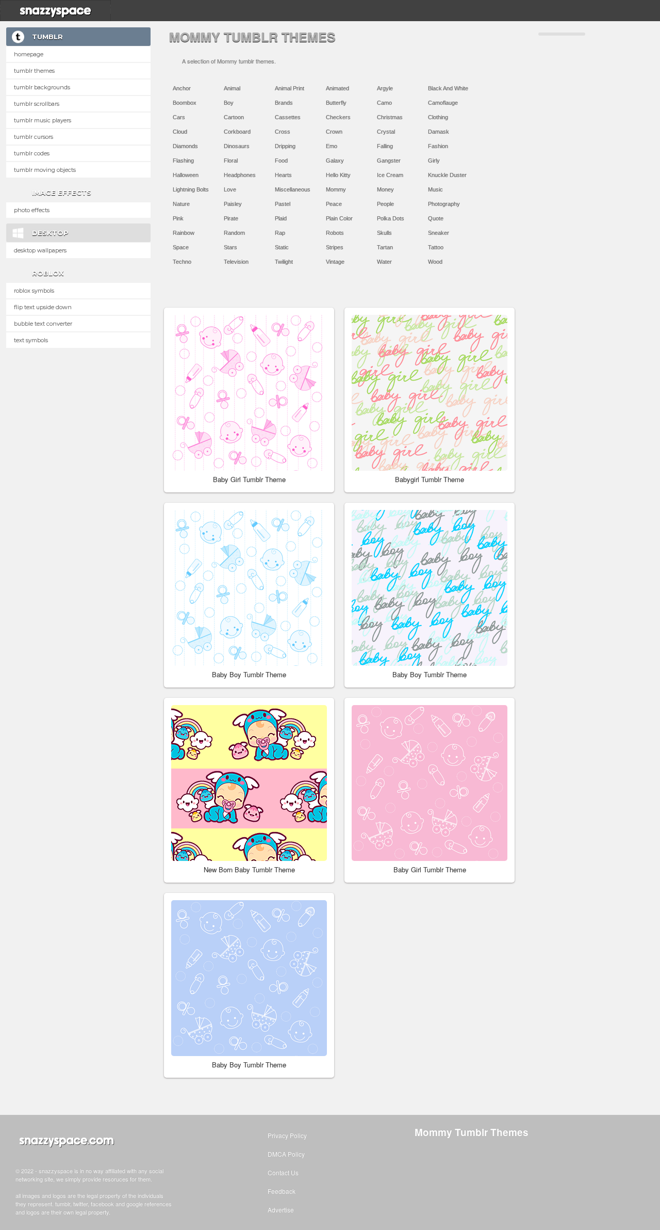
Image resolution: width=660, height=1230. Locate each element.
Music (435, 189)
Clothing (438, 117)
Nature (181, 204)
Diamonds (185, 146)
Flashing (183, 160)
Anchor (182, 88)
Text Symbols (31, 340)
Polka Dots (390, 218)
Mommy (336, 189)
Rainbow (183, 233)
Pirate (231, 218)
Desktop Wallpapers (40, 250)
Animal (232, 88)
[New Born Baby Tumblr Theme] (249, 783)
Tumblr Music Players (42, 120)
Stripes (334, 247)
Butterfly (336, 103)
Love (230, 189)
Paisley (233, 204)
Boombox (184, 103)
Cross (282, 132)
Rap (280, 233)
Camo (384, 103)
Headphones (240, 175)
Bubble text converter (43, 323)
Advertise (281, 1209)
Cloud (180, 132)
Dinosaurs (237, 146)
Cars (179, 117)
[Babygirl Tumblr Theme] (429, 393)
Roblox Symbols (34, 290)
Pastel (282, 204)
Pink (178, 218)
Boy (229, 103)
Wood (435, 262)
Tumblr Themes (34, 70)
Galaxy (335, 160)
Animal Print (289, 88)
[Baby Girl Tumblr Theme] (249, 393)
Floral (231, 160)
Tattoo (435, 247)
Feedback (281, 1191)
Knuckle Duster (447, 175)
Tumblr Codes (32, 153)
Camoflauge (443, 103)
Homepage (28, 54)
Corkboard (237, 132)
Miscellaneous (292, 189)
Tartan (385, 247)
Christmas (390, 117)
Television (236, 262)
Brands (284, 103)
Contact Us (283, 1172)
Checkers (338, 117)
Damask (438, 132)
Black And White (448, 88)
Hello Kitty (338, 175)
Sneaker (438, 233)
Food (281, 160)
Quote (435, 218)
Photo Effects (32, 210)
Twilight (284, 262)
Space (181, 247)
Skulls (384, 233)
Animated (337, 88)
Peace (334, 204)
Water (384, 262)
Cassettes (288, 117)
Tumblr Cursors (33, 136)
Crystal (386, 132)
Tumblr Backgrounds (42, 87)
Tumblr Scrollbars (36, 103)
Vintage (335, 262)
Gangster (389, 160)
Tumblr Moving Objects (45, 169)
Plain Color (339, 218)
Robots (335, 233)
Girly (434, 160)
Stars (230, 247)
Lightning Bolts (191, 189)
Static (282, 247)
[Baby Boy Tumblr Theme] (249, 588)
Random (234, 233)
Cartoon (234, 117)
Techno (182, 262)
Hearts (283, 175)
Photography (444, 204)
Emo (331, 146)
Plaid (281, 218)
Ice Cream (390, 175)
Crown (334, 132)
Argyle (385, 88)
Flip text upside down (43, 307)
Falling (385, 146)
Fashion (438, 146)
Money (385, 189)
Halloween (186, 175)
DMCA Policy (286, 1153)
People (385, 204)
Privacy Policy (287, 1135)
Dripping (285, 146)
